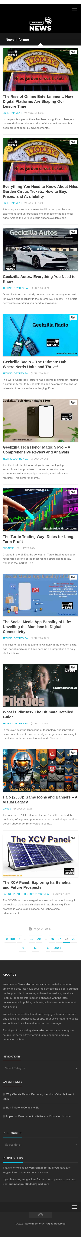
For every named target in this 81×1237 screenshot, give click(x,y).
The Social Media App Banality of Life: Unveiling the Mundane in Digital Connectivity (37, 627)
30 (22, 948)
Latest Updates (12, 894)
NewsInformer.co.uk (44, 1030)
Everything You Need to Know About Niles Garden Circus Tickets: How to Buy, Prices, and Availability (40, 191)
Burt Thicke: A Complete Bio (22, 1107)
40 (35, 948)
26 (52, 938)
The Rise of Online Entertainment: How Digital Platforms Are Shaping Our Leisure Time (38, 101)
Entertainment (12, 113)
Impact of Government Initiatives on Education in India (38, 1116)
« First (10, 938)
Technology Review (15, 288)
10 (32, 938)
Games (7, 808)
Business (8, 548)
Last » (57, 948)
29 (73, 938)
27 (59, 938)
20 (39, 938)
